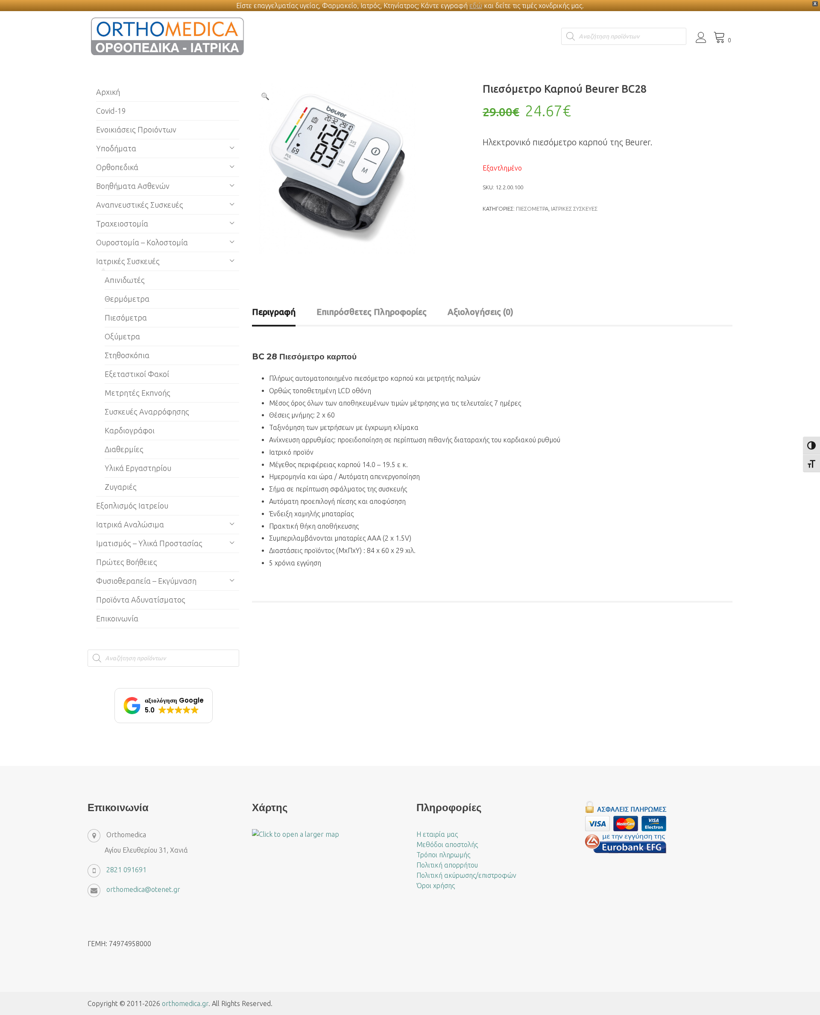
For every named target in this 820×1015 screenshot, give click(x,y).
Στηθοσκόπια (127, 355)
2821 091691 (126, 870)
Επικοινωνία (117, 618)
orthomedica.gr (185, 1003)
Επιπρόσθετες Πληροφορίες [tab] (371, 312)
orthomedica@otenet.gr (143, 889)
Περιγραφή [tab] (274, 312)
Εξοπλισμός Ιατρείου (132, 505)
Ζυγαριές (121, 486)
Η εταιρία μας (437, 834)
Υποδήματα (116, 148)
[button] (265, 96)
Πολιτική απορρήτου (447, 865)
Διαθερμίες (124, 449)
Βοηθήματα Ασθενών (133, 186)
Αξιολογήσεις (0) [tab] (480, 312)
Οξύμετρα (122, 336)
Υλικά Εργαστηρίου (138, 468)
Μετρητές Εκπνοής (137, 392)
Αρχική (108, 92)
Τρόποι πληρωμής (443, 855)
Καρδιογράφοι (130, 430)
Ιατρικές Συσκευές (574, 209)
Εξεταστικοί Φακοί (137, 374)
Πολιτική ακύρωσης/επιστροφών (466, 875)
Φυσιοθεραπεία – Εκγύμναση (146, 581)
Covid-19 (111, 110)
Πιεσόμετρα (532, 209)
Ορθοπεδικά (117, 167)
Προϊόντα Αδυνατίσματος (140, 599)
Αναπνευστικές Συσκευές (139, 204)
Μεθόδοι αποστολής (447, 844)
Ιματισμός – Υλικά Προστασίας (149, 543)
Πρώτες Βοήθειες (126, 562)
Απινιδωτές (125, 280)
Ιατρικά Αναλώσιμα (130, 524)
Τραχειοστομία (122, 223)
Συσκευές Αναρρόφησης (147, 411)
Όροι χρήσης (435, 885)
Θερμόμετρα (127, 298)
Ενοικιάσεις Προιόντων (136, 129)
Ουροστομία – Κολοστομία (142, 242)
